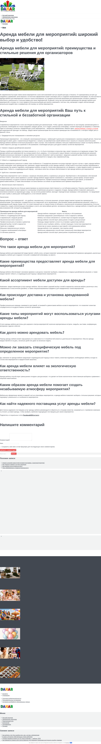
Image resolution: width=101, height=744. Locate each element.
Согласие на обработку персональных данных (16, 702)
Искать (14, 453)
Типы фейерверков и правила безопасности (15, 468)
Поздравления (6, 724)
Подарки (4, 726)
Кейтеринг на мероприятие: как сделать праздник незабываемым (43, 682)
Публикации (6, 695)
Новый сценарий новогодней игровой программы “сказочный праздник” (23, 463)
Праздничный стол (7, 721)
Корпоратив (5, 723)
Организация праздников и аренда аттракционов (32, 624)
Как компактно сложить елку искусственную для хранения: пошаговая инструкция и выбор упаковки (32, 740)
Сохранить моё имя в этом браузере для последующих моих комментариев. (28, 447)
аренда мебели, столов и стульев (86, 128)
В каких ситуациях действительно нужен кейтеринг (17, 737)
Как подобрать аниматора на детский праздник (31, 662)
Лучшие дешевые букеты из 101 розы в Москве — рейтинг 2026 (21, 738)
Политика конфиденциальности (11, 698)
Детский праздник (8, 15)
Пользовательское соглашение (11, 700)
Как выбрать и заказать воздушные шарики (28, 643)
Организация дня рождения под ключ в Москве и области (38, 605)
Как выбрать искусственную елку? (12, 466)
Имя (1, 443)
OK (70, 742)
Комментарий (5, 440)
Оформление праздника (10, 17)
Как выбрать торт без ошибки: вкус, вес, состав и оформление (20, 735)
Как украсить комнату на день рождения (14, 464)
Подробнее (67, 742)
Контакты (5, 694)
